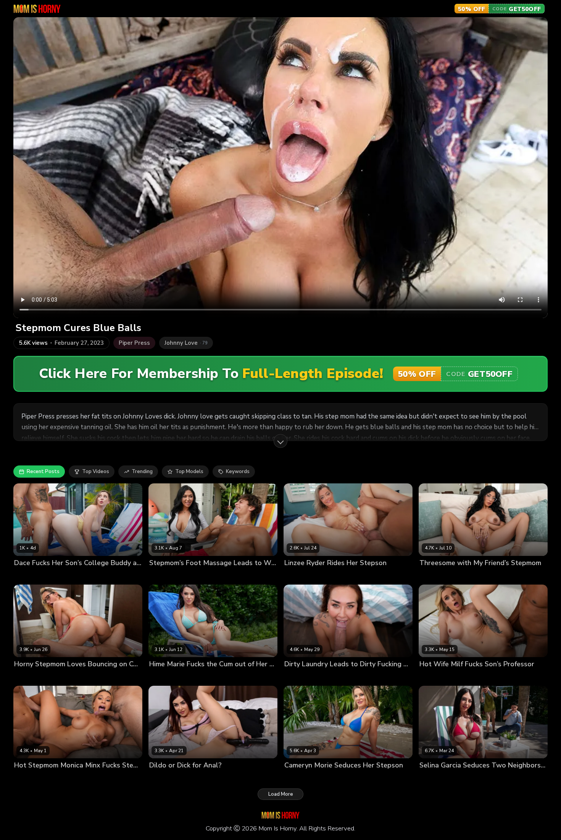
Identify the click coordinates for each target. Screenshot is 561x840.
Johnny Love (466, 576)
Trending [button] (142, 471)
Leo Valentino (63, 778)
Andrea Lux (163, 778)
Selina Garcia (435, 778)
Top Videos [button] (95, 471)
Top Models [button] (189, 471)
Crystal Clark (29, 677)
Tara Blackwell (302, 677)
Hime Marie (162, 677)
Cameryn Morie (302, 778)
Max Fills (189, 677)
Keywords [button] (238, 471)
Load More (280, 794)
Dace (20, 576)
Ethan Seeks (470, 778)
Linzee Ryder (300, 576)
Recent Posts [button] (43, 471)
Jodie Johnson (339, 778)
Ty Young (198, 576)
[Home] (37, 8)
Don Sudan (479, 677)
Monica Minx (29, 778)
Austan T (40, 576)
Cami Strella (434, 576)
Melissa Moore (166, 576)
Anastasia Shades (441, 677)
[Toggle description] (280, 441)
